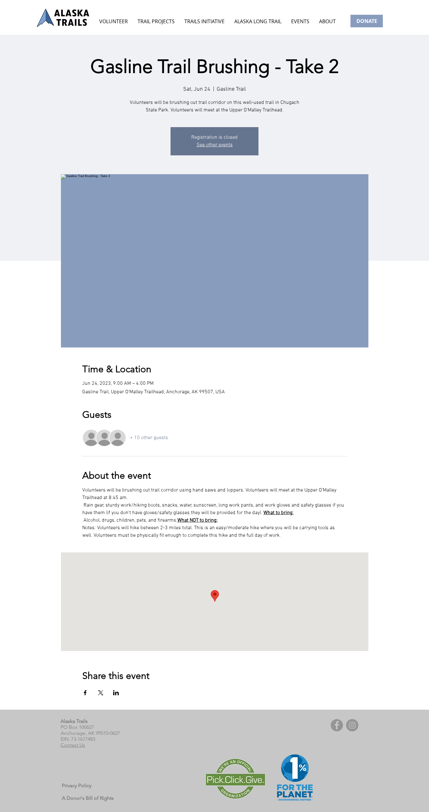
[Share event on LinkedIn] (116, 692)
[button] (300, 21)
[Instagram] (352, 725)
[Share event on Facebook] (85, 692)
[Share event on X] (101, 692)
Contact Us (73, 745)
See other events (215, 145)
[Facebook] (337, 725)
